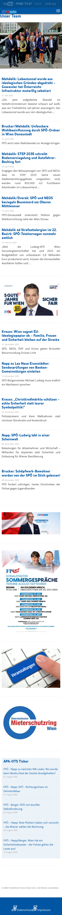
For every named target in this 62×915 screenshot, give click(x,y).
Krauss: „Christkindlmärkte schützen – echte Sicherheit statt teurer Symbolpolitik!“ (31, 403)
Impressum (44, 910)
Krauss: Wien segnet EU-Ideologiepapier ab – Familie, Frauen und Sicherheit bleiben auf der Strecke (30, 336)
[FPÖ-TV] (24, 4)
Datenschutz (24, 910)
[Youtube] (8, 4)
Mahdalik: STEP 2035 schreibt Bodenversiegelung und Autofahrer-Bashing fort (29, 158)
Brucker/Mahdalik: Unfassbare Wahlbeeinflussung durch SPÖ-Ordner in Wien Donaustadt (31, 130)
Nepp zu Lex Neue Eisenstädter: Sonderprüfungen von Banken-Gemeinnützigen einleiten (25, 367)
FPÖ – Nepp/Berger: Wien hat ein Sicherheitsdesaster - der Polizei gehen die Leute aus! (28, 844)
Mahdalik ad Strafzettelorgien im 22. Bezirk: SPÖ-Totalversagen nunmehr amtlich (29, 234)
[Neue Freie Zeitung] (38, 4)
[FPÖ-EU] (50, 4)
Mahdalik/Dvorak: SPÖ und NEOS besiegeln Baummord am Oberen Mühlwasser (27, 202)
